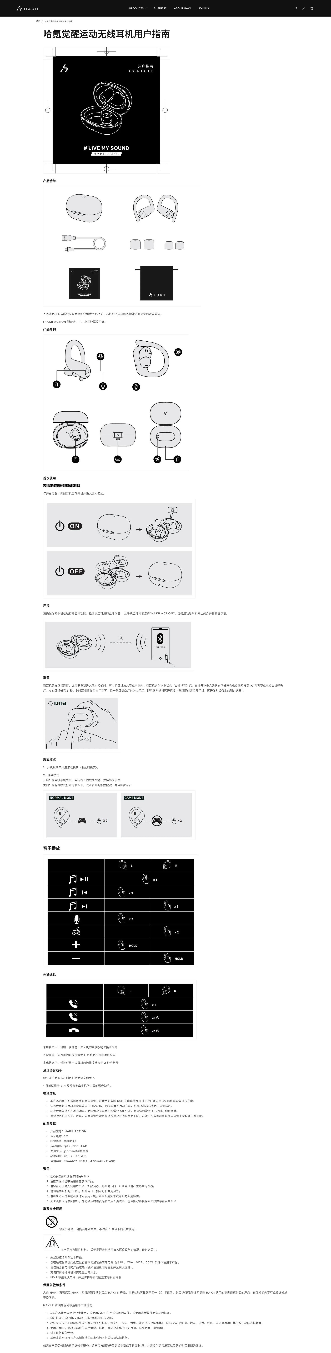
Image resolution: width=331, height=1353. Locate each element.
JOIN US (203, 8)
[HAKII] (27, 8)
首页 (38, 21)
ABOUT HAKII (182, 8)
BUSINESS (160, 8)
